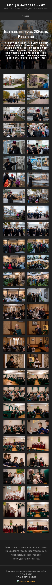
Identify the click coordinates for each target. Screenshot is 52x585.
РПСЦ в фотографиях (26, 5)
